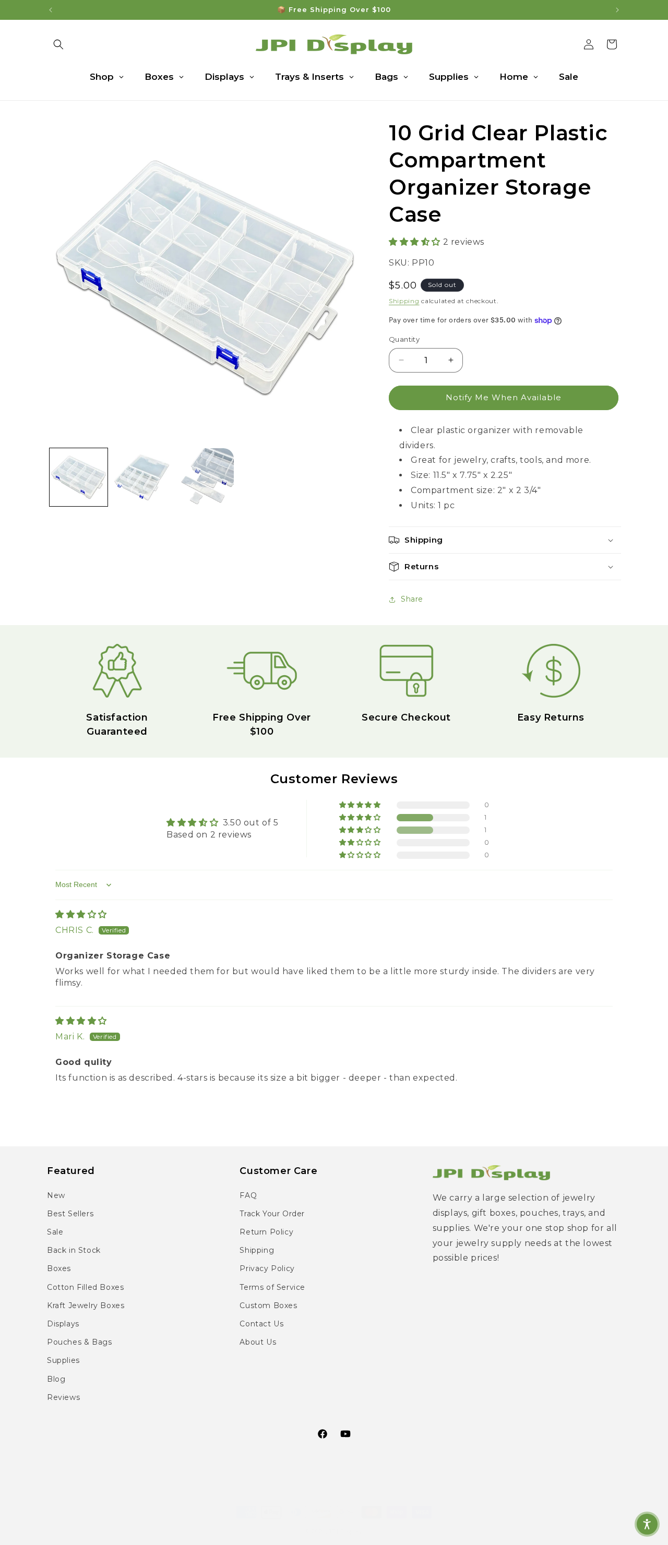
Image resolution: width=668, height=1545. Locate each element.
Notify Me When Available (504, 397)
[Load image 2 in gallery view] (142, 477)
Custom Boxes (268, 1305)
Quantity (404, 339)
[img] (81, 914)
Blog (56, 1379)
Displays (63, 1323)
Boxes (59, 1268)
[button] (58, 44)
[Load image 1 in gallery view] (79, 477)
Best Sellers (70, 1213)
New (56, 1195)
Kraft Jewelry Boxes (85, 1305)
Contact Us (261, 1323)
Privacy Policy (267, 1268)
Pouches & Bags (79, 1342)
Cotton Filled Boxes (85, 1287)
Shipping (404, 301)
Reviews (63, 1397)
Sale (55, 1232)
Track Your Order (272, 1213)
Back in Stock (74, 1250)
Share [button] (412, 599)
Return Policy (266, 1232)
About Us (258, 1342)
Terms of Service (272, 1287)
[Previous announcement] (50, 10)
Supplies (63, 1360)
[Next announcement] (617, 10)
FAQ (248, 1195)
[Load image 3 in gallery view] (205, 477)
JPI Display (346, 1521)
